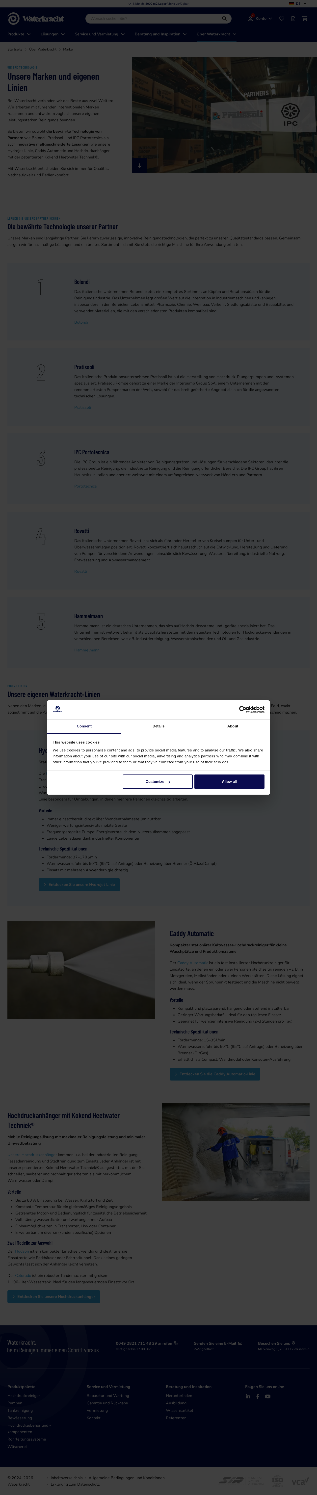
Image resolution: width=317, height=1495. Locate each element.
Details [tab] (159, 726)
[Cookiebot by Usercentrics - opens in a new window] (242, 710)
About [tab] (232, 726)
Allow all (229, 781)
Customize (155, 781)
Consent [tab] (84, 726)
